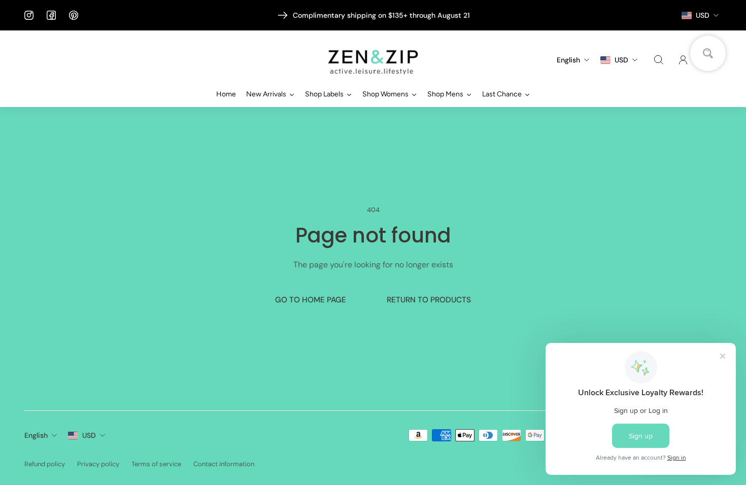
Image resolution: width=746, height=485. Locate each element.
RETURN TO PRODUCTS (429, 300)
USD (89, 435)
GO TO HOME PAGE (310, 300)
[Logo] (373, 60)
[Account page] (683, 60)
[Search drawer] (659, 60)
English (36, 435)
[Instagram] (29, 15)
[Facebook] (51, 15)
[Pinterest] (73, 15)
